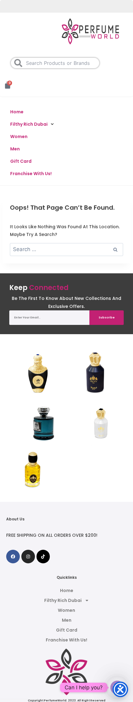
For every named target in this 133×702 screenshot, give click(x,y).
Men (15, 149)
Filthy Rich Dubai (29, 124)
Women (19, 136)
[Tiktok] (43, 556)
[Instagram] (28, 556)
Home (17, 112)
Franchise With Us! (31, 173)
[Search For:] (66, 249)
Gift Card (21, 161)
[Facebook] (13, 556)
